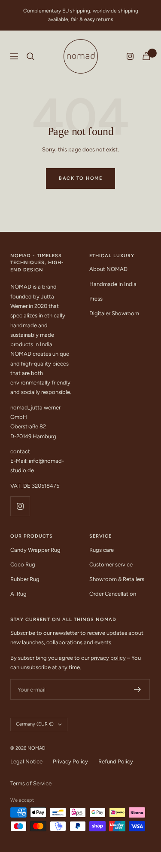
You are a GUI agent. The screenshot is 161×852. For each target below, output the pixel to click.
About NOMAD (108, 269)
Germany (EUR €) (35, 724)
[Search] (30, 56)
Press (96, 298)
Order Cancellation (112, 594)
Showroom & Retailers (116, 579)
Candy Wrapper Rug (35, 550)
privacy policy (108, 658)
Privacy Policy (70, 761)
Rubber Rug (24, 579)
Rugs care (101, 550)
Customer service (111, 564)
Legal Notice (26, 761)
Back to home (80, 178)
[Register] (137, 689)
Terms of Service (31, 783)
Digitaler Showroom (114, 313)
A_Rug (18, 594)
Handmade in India (113, 284)
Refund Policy (115, 761)
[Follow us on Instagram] (130, 56)
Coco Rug (22, 564)
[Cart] (146, 56)
